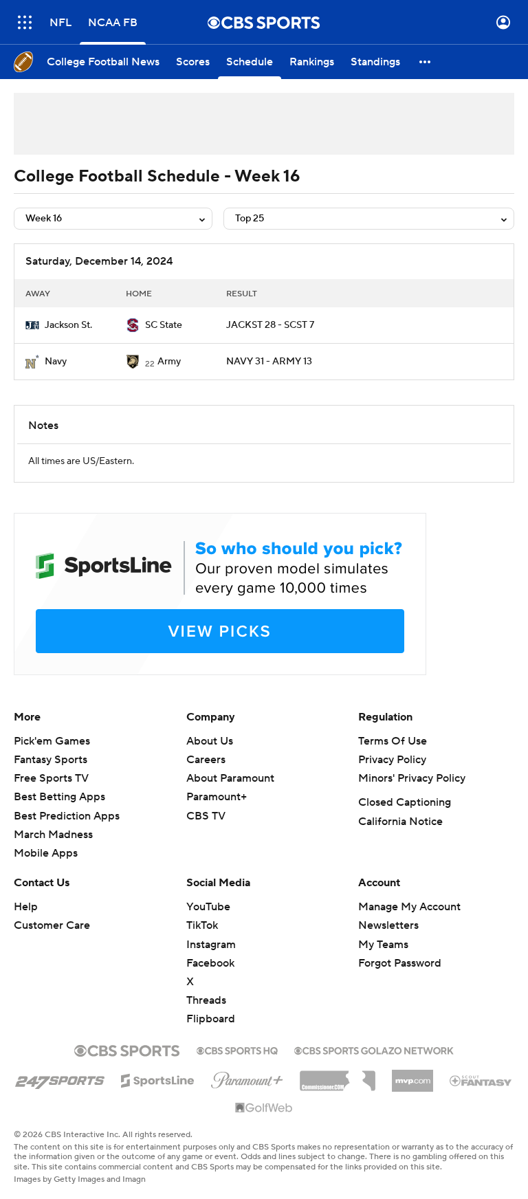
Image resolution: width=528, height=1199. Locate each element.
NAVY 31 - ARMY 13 (269, 361)
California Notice (400, 821)
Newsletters (388, 925)
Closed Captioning (404, 802)
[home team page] (32, 325)
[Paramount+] (247, 1077)
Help (26, 907)
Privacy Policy (392, 760)
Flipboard (210, 1019)
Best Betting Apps (59, 797)
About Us (209, 741)
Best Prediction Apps (67, 816)
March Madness (53, 835)
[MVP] (412, 1075)
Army (169, 361)
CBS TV (206, 816)
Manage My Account (409, 907)
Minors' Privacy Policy (411, 778)
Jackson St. (68, 325)
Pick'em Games (52, 741)
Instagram (211, 945)
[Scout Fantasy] (481, 1080)
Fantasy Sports (50, 760)
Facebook (210, 963)
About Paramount (230, 778)
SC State (163, 325)
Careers (206, 760)
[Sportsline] (158, 1079)
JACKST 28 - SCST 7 (270, 325)
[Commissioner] (337, 1076)
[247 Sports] (59, 1078)
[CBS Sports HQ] (237, 1049)
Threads (206, 1000)
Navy (56, 361)
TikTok (202, 925)
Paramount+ (216, 797)
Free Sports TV (51, 778)
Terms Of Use (392, 741)
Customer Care (52, 925)
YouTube (208, 907)
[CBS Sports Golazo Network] (374, 1049)
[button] (24, 22)
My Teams (383, 945)
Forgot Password (399, 963)
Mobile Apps (46, 853)
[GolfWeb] (264, 1108)
